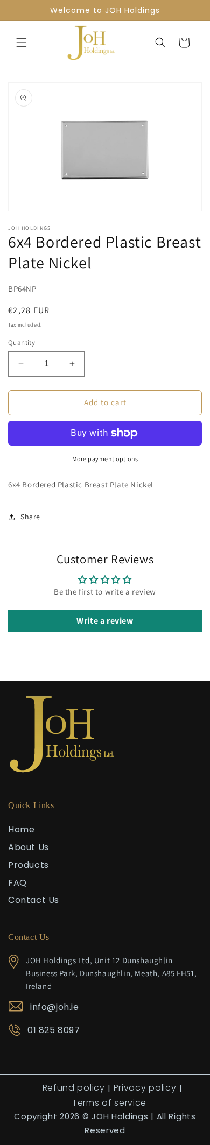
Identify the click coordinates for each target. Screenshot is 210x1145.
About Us (28, 847)
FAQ (17, 883)
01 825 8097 (53, 1030)
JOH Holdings (120, 1116)
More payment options (105, 459)
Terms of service (109, 1102)
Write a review (104, 620)
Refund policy (74, 1087)
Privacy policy (145, 1087)
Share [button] (30, 516)
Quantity (21, 342)
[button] (21, 42)
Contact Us (33, 900)
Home (21, 829)
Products (28, 865)
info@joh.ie (54, 1007)
